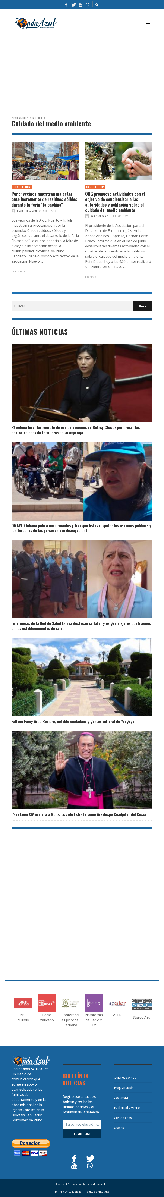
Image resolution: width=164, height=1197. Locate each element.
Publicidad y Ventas (127, 1108)
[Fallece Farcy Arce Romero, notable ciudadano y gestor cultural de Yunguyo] (75, 677)
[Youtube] (80, 4)
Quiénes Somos (125, 1077)
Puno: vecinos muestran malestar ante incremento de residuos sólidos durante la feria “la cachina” (44, 199)
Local (16, 187)
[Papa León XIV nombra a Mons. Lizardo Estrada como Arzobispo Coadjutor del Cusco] (75, 770)
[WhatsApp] (87, 4)
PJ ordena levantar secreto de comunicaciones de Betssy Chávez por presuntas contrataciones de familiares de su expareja (76, 430)
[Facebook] (66, 4)
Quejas (119, 1128)
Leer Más (17, 271)
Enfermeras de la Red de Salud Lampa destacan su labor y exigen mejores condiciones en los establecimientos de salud (81, 626)
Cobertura (121, 1098)
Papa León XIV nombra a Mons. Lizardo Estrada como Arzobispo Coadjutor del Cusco (79, 814)
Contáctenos (123, 1118)
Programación (124, 1088)
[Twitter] (73, 4)
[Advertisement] (88, 70)
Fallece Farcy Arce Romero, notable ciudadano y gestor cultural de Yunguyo (73, 721)
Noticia (26, 187)
